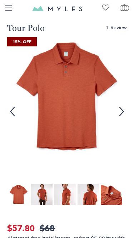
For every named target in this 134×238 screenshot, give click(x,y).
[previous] (11, 107)
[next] (121, 107)
